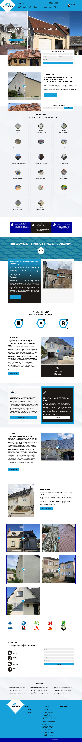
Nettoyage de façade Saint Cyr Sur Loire (17, 692)
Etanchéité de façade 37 (18, 178)
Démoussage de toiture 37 (64, 148)
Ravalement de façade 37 (41, 132)
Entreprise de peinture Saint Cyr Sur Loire (17, 693)
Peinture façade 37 (18, 194)
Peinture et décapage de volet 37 (56, 3)
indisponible (73, 4)
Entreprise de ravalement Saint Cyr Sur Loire (62, 692)
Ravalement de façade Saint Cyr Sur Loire (39, 687)
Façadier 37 (20, 3)
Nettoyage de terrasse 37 (18, 209)
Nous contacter (49, 95)
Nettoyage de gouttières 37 (64, 194)
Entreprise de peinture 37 (41, 178)
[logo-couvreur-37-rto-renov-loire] (15, 704)
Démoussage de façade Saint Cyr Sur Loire (17, 686)
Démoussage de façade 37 (18, 148)
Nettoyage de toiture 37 (41, 148)
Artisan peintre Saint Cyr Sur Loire (15, 690)
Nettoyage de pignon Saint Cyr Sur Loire (62, 693)
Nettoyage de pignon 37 (41, 209)
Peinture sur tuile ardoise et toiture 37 (51, 3)
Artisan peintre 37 (64, 163)
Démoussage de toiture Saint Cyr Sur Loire (39, 693)
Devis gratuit (14, 297)
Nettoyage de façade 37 (64, 132)
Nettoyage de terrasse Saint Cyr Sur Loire (39, 690)
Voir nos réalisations (16, 40)
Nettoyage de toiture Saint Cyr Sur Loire (39, 692)
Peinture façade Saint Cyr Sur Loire (38, 686)
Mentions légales (44, 740)
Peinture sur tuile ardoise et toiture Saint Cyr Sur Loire (63, 688)
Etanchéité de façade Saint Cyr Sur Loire (17, 687)
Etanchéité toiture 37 (64, 178)
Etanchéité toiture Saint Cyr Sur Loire (61, 686)
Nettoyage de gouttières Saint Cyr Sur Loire (62, 690)
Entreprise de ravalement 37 (41, 7)
